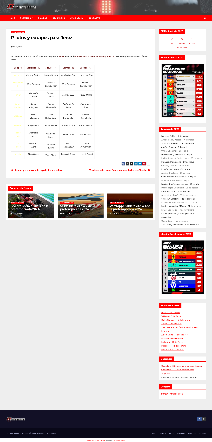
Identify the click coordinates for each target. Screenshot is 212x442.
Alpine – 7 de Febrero (171, 323)
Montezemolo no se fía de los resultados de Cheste (118, 170)
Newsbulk (40, 433)
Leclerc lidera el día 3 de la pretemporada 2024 (29, 207)
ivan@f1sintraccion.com (172, 394)
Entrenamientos (18, 32)
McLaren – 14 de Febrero (173, 342)
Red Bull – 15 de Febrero (172, 349)
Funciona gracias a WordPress (18, 433)
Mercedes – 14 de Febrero (173, 346)
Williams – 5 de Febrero (172, 316)
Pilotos (42, 18)
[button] (205, 18)
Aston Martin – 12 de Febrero (175, 334)
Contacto (94, 18)
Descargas (59, 18)
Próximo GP (26, 18)
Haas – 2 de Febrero (170, 312)
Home (12, 18)
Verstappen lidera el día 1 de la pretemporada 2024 (130, 207)
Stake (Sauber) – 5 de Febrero (175, 320)
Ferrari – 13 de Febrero (172, 338)
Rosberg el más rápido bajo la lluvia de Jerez (39, 170)
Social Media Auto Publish (96, 440)
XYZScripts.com (119, 440)
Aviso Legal (76, 18)
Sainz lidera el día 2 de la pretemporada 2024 (77, 207)
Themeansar (52, 433)
